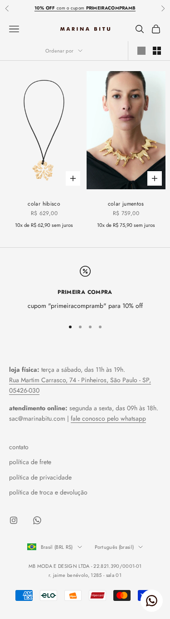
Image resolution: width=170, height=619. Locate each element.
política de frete (30, 461)
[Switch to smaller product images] (157, 50)
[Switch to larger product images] (141, 50)
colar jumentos (126, 204)
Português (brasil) (114, 547)
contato (19, 446)
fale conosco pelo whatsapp (108, 418)
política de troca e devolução (48, 492)
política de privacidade (40, 477)
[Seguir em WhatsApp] (37, 520)
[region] (85, 288)
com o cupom (85, 8)
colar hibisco (44, 204)
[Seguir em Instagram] (13, 520)
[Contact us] (152, 601)
